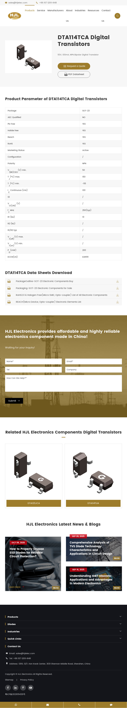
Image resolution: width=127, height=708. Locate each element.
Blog (56, 588)
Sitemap (9, 679)
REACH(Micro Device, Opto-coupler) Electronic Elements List (48, 302)
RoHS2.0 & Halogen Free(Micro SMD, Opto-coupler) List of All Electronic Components (61, 295)
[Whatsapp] (16, 705)
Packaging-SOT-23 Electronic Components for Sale (44, 288)
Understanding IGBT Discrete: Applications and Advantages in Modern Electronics (91, 579)
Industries (80, 10)
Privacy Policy (27, 679)
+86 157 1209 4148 (48, 2)
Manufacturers (56, 10)
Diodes (12, 624)
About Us (69, 16)
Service (41, 10)
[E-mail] (47, 705)
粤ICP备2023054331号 (15, 694)
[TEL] (79, 705)
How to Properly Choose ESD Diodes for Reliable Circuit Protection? (27, 552)
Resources (93, 10)
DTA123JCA (34, 503)
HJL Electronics (25, 674)
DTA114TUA (93, 503)
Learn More (16, 587)
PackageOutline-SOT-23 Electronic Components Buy (44, 281)
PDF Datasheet (74, 74)
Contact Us (106, 16)
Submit (14, 401)
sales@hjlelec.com (17, 2)
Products (29, 10)
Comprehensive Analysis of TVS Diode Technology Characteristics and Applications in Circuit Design (91, 548)
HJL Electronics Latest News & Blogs (63, 524)
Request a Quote (74, 66)
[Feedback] (111, 705)
